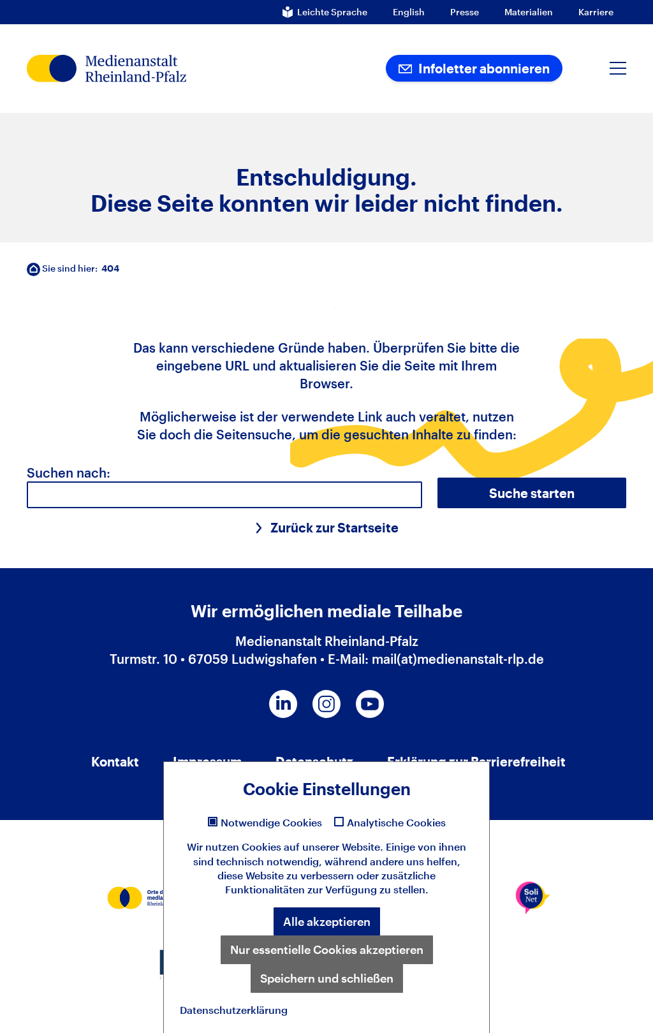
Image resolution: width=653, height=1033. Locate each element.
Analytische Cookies (396, 822)
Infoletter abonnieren (483, 68)
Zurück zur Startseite (334, 527)
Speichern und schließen (326, 978)
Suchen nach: (68, 472)
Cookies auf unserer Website (311, 846)
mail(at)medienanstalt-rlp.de (458, 658)
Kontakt (115, 761)
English (409, 12)
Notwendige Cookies (271, 822)
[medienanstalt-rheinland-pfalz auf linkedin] (283, 704)
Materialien (528, 12)
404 (110, 268)
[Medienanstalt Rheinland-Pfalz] (147, 68)
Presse (464, 12)
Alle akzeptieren (327, 921)
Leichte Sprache (332, 12)
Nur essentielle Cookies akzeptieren (326, 949)
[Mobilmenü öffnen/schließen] (618, 68)
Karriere (595, 12)
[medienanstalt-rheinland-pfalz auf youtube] (370, 704)
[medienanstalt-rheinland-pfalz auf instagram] (326, 704)
